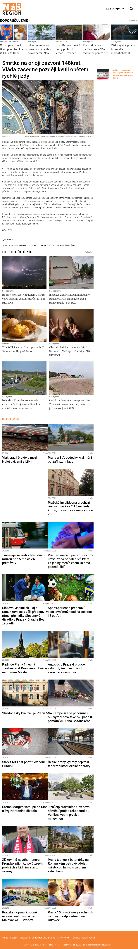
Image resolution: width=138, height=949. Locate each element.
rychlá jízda (47, 245)
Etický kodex (88, 937)
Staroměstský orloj (67, 245)
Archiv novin (63, 937)
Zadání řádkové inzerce (43, 937)
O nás (5, 937)
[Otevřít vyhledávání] (131, 9)
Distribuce (25, 937)
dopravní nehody (21, 245)
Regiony (113, 9)
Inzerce (14, 937)
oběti (35, 245)
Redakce (76, 937)
